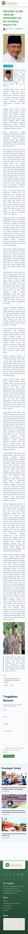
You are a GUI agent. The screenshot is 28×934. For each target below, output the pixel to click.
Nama (5, 709)
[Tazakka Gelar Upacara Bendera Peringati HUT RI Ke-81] (14, 824)
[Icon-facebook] (10, 874)
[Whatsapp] (6, 874)
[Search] (23, 3)
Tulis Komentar (7, 731)
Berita (4, 30)
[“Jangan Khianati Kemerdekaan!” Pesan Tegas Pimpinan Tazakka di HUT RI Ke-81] (14, 801)
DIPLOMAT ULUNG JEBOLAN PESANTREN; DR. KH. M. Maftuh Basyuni (12, 680)
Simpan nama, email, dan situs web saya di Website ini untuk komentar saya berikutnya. (13, 750)
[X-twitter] (18, 874)
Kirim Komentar (9, 756)
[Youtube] (22, 874)
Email (5, 717)
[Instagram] (14, 874)
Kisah (6, 685)
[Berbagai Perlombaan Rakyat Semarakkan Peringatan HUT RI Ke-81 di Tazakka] (14, 778)
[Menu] (25, 3)
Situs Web (6, 724)
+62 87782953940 (16, 891)
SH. (11, 685)
